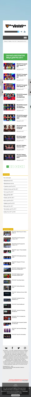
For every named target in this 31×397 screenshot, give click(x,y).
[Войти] (21, 32)
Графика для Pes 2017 (9, 203)
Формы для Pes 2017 (9, 197)
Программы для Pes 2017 (10, 209)
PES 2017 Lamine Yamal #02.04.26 (21, 137)
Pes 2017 (14, 41)
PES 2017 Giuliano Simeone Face (21, 146)
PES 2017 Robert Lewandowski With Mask (22, 156)
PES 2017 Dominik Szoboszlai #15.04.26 (21, 127)
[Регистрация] (24, 32)
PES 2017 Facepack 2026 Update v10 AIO (22, 76)
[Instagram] (25, 348)
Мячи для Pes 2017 (8, 206)
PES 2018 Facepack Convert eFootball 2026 (22, 117)
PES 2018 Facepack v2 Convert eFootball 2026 (22, 106)
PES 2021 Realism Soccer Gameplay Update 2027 (18, 274)
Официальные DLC (8, 180)
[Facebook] (12, 348)
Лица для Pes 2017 (20, 69)
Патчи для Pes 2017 (8, 192)
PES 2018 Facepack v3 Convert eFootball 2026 (22, 96)
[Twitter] (19, 348)
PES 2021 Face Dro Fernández (19, 334)
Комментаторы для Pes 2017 (11, 189)
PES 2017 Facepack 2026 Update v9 (22, 85)
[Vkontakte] (6, 348)
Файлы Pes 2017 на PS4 (9, 212)
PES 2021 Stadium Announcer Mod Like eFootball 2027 (19, 268)
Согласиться (15, 395)
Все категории (7, 177)
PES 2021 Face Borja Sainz (18, 280)
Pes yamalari (25, 380)
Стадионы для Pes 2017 (10, 186)
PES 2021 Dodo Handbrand (18, 304)
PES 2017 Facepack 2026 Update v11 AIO (22, 65)
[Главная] (15, 27)
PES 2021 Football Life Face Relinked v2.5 (18, 299)
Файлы (10, 41)
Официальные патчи (9, 183)
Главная (6, 41)
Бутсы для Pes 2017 (8, 200)
